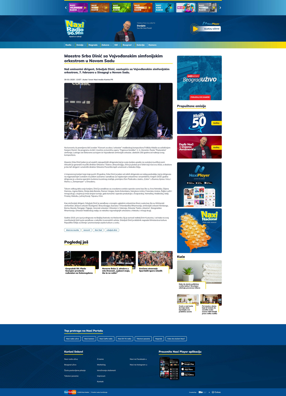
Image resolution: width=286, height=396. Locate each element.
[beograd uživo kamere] (199, 78)
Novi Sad (98, 230)
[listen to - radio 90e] (142, 7)
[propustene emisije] (199, 122)
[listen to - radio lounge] (99, 7)
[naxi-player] (199, 184)
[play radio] (205, 28)
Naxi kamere (89, 339)
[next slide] (220, 7)
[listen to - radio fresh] (78, 7)
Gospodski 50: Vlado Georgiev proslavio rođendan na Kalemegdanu (79, 270)
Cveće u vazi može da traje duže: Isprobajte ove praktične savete (186, 309)
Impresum (101, 376)
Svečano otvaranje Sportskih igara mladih (150, 269)
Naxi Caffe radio (106, 339)
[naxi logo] (75, 28)
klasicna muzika (72, 230)
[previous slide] (65, 7)
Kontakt (100, 381)
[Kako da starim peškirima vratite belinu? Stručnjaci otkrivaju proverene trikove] (199, 272)
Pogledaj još (76, 241)
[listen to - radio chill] (207, 7)
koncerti (86, 230)
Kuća (181, 257)
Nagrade (158, 339)
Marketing (101, 365)
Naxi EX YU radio (124, 339)
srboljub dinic (111, 230)
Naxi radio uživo (72, 339)
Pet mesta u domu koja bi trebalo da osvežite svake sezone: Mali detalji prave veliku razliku (209, 310)
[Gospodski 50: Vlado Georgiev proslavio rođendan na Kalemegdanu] (81, 260)
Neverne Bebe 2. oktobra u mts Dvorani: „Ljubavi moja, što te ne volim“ (116, 270)
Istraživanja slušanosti (106, 370)
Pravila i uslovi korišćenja (99, 392)
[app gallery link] (188, 374)
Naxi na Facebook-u (138, 359)
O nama (100, 359)
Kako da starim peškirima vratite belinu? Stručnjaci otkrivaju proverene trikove (189, 286)
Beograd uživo (70, 365)
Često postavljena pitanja (75, 370)
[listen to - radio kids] (121, 7)
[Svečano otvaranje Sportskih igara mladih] (155, 260)
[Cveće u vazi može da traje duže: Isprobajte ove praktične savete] (188, 300)
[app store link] (188, 369)
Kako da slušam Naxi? (176, 339)
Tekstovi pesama (143, 339)
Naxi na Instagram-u (138, 365)
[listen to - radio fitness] (164, 7)
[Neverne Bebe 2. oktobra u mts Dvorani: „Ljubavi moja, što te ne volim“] (118, 260)
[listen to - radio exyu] (185, 7)
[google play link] (188, 364)
